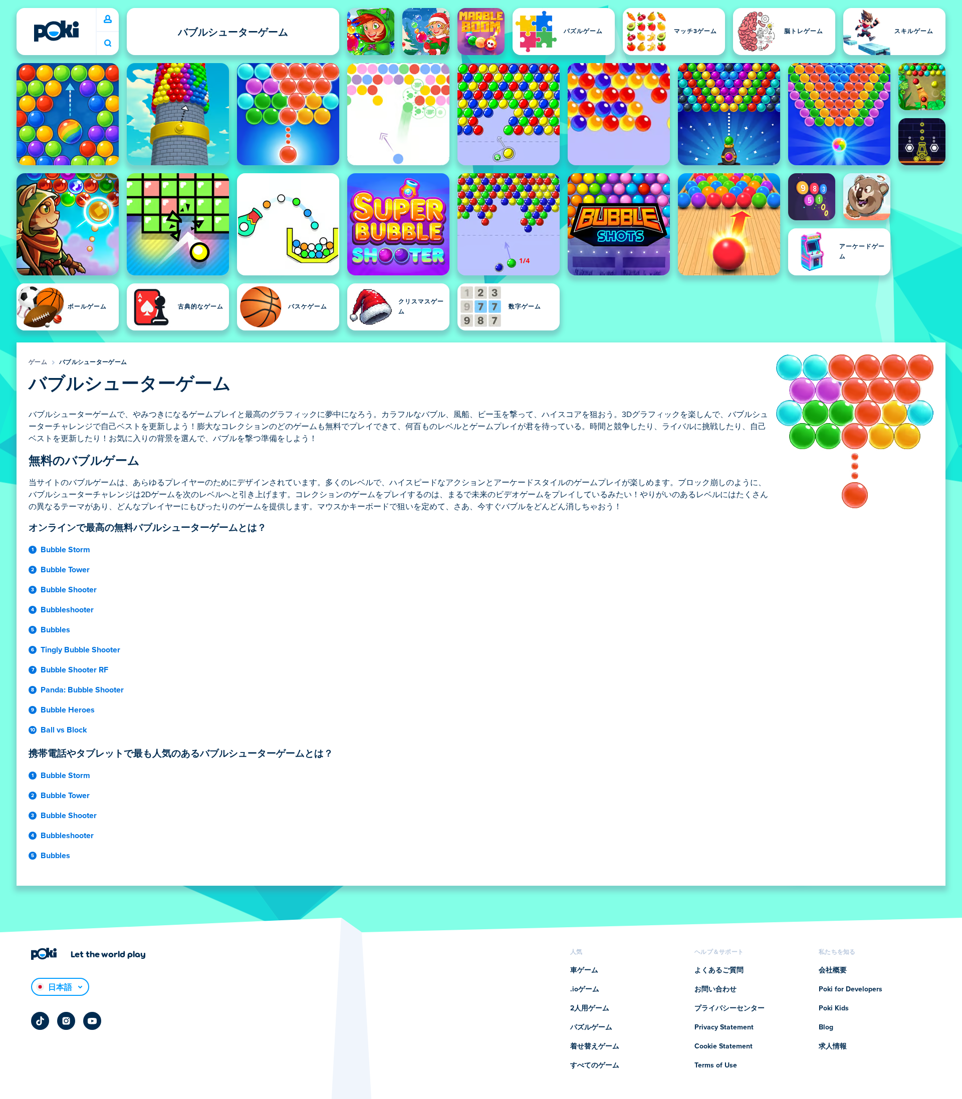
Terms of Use (715, 1065)
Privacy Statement (724, 1027)
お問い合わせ (715, 989)
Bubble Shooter (69, 590)
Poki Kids (834, 1008)
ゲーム (38, 362)
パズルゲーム (591, 1027)
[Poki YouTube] (92, 1021)
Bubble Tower (65, 570)
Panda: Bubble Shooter (82, 690)
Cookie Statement (723, 1046)
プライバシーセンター (729, 1008)
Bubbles (55, 630)
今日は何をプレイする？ (108, 43)
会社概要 (833, 970)
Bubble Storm (65, 550)
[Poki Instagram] (66, 1021)
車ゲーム (584, 970)
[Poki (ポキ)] (56, 31)
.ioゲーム (584, 989)
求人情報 (833, 1046)
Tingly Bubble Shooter (80, 650)
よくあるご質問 (719, 970)
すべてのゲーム (594, 1065)
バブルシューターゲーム (93, 362)
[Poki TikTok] (40, 1021)
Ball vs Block (64, 730)
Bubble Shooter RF (74, 670)
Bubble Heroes (68, 710)
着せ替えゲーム (594, 1046)
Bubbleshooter (67, 610)
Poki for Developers (850, 989)
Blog (826, 1027)
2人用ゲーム (589, 1008)
